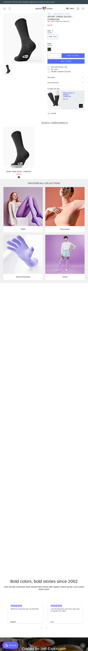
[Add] (81, 106)
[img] (26, 606)
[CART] (83, 9)
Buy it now (66, 61)
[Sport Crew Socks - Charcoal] (18, 148)
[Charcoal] (19, 177)
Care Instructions (53, 82)
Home (49, 14)
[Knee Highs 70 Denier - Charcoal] (54, 99)
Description (51, 77)
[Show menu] (4, 9)
